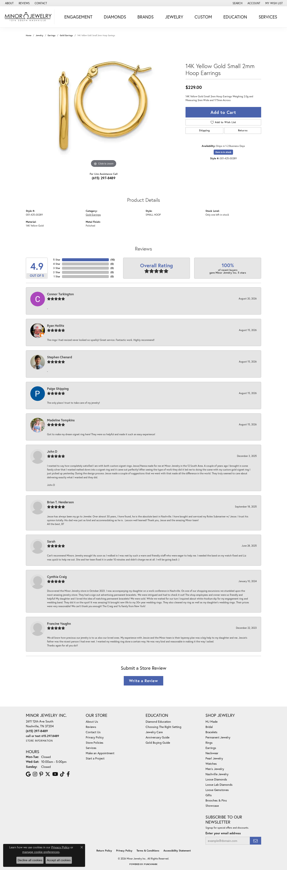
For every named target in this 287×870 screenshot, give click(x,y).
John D (52, 451)
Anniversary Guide (157, 737)
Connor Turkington (60, 294)
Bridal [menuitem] (209, 727)
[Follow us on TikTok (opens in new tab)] (62, 774)
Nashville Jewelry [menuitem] (216, 774)
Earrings (51, 35)
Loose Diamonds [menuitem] (216, 779)
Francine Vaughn (59, 623)
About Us (92, 722)
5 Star (56, 259)
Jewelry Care (154, 732)
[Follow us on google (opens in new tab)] (28, 774)
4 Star (56, 263)
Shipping (204, 130)
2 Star (56, 272)
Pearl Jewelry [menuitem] (214, 758)
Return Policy (104, 850)
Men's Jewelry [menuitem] (214, 769)
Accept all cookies (59, 860)
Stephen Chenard (59, 357)
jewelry (39, 35)
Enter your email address (223, 833)
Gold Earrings (66, 35)
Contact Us (93, 732)
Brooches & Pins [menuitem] (216, 800)
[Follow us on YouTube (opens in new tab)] (55, 774)
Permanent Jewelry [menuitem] (217, 737)
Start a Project (95, 758)
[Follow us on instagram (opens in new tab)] (35, 774)
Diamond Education (158, 722)
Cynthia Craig (57, 577)
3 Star (56, 268)
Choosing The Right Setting (163, 727)
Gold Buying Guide (158, 743)
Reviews (91, 727)
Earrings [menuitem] (210, 748)
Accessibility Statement (177, 850)
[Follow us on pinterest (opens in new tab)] (41, 774)
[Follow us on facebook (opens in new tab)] (68, 774)
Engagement (78, 17)
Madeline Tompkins (61, 420)
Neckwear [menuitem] (211, 753)
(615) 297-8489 (104, 178)
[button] (237, 3)
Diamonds (115, 17)
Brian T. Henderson (60, 502)
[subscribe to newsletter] (255, 841)
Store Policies (94, 743)
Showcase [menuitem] (212, 806)
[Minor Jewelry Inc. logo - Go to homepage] (28, 16)
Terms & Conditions (148, 850)
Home (28, 35)
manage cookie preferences (40, 852)
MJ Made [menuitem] (211, 722)
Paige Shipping (58, 388)
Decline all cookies (30, 860)
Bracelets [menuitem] (211, 732)
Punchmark (150, 864)
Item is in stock (223, 152)
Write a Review (143, 680)
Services (268, 17)
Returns (243, 130)
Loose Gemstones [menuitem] (217, 790)
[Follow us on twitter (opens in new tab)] (47, 774)
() (113, 259)
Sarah (51, 541)
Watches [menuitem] (211, 764)
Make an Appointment (100, 753)
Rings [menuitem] (209, 743)
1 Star (57, 276)
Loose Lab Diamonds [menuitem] (219, 785)
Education (235, 17)
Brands (145, 17)
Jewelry (174, 17)
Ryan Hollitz (55, 325)
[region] (104, 105)
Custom (203, 17)
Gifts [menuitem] (208, 795)
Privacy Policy (95, 737)
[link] (9, 3)
